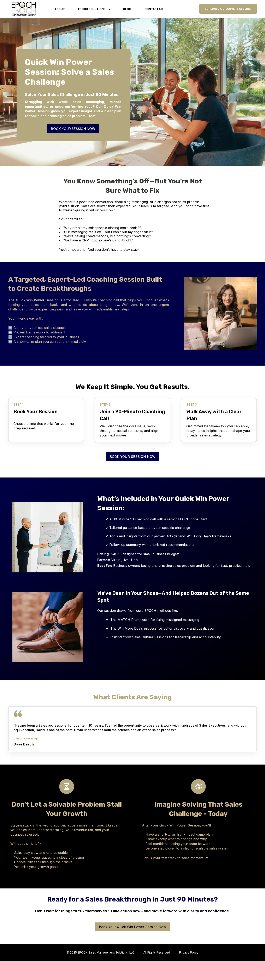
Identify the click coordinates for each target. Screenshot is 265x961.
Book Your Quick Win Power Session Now (132, 927)
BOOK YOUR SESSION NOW (73, 129)
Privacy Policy (188, 952)
